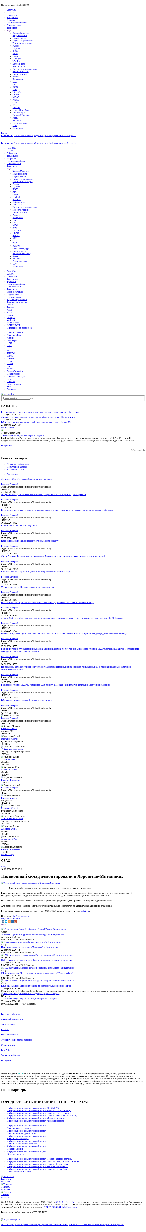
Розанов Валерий (9, 484)
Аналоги (17, 120)
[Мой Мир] (12, 921)
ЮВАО (16, 97)
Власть (10, 12)
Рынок (16, 46)
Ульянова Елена (9, 759)
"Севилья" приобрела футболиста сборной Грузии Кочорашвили (32, 934)
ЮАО (15, 87)
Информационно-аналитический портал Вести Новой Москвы (37, 1166)
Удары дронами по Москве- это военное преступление (27, 587)
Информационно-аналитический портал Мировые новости (36, 1118)
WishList (17, 61)
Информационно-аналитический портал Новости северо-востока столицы (43, 1161)
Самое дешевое (20, 123)
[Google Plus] (15, 921)
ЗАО (15, 89)
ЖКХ (15, 51)
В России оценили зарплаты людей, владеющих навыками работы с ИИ (36, 422)
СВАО (16, 94)
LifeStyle (17, 58)
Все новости (7, 135)
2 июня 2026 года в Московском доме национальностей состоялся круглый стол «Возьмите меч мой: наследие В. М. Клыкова (62, 618)
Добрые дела (19, 64)
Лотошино (18, 128)
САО (15, 84)
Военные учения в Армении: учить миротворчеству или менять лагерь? (36, 571)
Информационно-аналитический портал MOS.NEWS (33, 1108)
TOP (15, 125)
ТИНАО (17, 92)
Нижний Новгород (22, 115)
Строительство (20, 38)
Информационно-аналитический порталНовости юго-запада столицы (26, 1132)
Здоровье (11, 20)
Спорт (16, 56)
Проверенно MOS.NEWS (19, 1171)
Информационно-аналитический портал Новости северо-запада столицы (42, 1115)
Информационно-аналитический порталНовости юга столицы (26, 1137)
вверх (4, 924)
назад (3, 866)
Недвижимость (20, 35)
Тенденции (12, 17)
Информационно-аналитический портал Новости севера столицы (39, 1113)
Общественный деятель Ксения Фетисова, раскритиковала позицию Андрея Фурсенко (43, 494)
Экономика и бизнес (17, 22)
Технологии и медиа (23, 43)
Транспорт (12, 28)
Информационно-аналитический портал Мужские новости (35, 1121)
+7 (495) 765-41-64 (52, 1207)
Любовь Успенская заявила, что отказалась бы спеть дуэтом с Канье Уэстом (38, 417)
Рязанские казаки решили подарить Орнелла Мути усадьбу (29, 541)
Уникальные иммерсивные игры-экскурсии (22, 435)
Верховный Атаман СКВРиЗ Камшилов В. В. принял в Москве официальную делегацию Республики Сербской (55, 685)
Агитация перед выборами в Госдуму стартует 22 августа (29, 998)
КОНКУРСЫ (19, 66)
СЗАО (16, 102)
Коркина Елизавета (10, 780)
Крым (15, 118)
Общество (12, 15)
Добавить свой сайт (138, 450)
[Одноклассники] (9, 921)
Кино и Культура (21, 33)
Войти (4, 133)
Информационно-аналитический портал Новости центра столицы (39, 1110)
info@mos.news (69, 1207)
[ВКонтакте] (3, 921)
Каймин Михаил (9, 728)
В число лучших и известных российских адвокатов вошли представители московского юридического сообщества (57, 510)
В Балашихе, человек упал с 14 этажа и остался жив (26, 700)
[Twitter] (6, 921)
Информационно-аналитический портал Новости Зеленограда (37, 1164)
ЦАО (15, 82)
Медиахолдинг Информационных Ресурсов (55, 135)
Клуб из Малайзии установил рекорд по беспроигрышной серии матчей (36, 986)
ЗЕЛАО (16, 107)
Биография (18, 79)
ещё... (9, 30)
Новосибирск (19, 112)
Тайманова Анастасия (12, 749)
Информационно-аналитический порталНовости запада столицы (26, 1126)
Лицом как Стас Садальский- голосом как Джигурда (26, 479)
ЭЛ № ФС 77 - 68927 (65, 1202)
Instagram (84, 911)
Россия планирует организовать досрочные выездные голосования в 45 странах (40, 412)
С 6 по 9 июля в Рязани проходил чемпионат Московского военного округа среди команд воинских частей (53, 556)
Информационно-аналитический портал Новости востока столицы (39, 1159)
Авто (15, 53)
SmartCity (11, 10)
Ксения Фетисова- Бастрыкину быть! (19, 525)
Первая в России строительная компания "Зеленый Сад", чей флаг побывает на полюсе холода (47, 602)
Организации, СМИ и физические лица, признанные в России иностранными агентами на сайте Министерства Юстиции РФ (62, 1224)
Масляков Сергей (9, 739)
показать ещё (7, 427)
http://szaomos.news (21, 916)
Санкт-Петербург (21, 110)
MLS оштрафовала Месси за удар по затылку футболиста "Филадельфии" (37, 973)
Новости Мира (20, 74)
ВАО (15, 105)
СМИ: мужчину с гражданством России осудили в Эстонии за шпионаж (36, 960)
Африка (16, 76)
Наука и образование (23, 40)
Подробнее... (7, 445)
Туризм (16, 48)
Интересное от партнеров (25, 69)
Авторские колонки (23, 135)
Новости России (21, 71)
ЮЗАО (16, 100)
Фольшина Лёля (9, 769)
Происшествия (14, 25)
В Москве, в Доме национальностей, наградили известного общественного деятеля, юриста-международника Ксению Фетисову (64, 633)
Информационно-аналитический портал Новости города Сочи (37, 1169)
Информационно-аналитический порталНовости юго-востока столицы (26, 1142)
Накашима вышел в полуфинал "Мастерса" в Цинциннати (29, 947)
